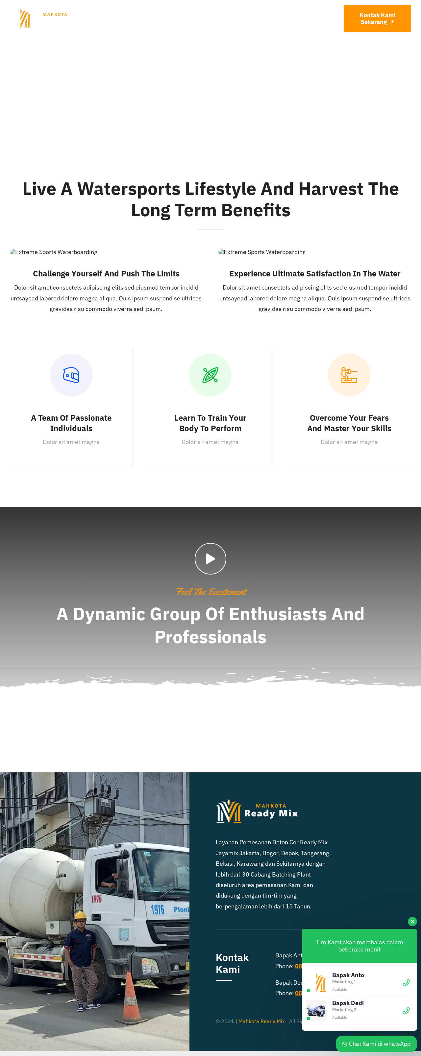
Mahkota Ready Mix (261, 1021)
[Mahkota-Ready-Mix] (43, 11)
